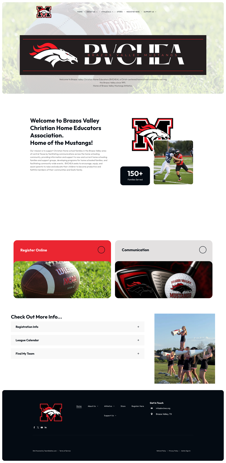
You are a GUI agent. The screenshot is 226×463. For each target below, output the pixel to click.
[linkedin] (45, 428)
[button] (77, 326)
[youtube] (41, 428)
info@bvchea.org (163, 408)
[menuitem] (80, 12)
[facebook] (34, 428)
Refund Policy (161, 451)
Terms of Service (65, 451)
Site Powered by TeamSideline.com (45, 451)
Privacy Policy (173, 451)
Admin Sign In (185, 451)
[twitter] (38, 428)
